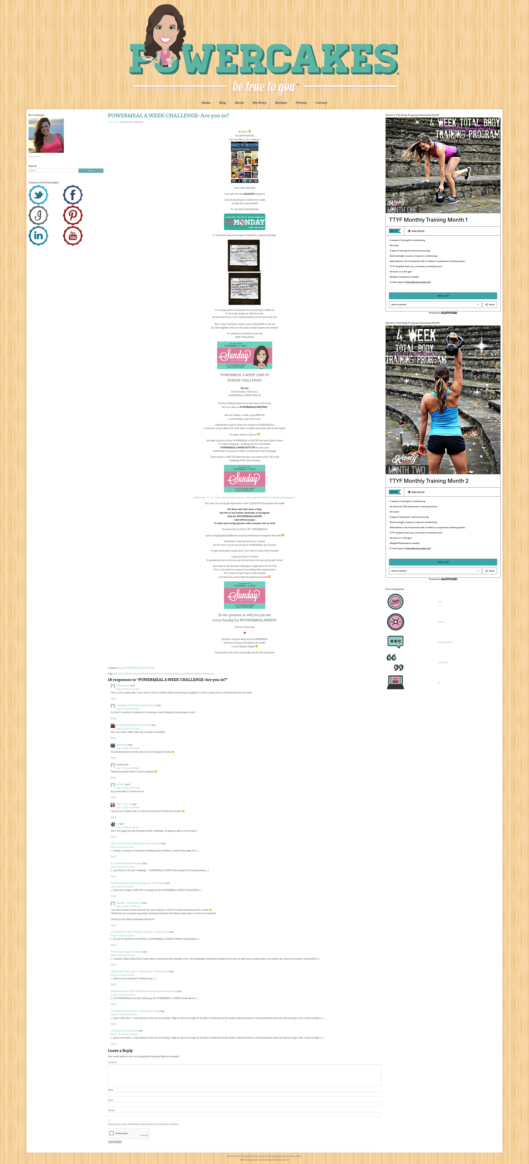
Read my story (35, 157)
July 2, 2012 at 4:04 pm (128, 788)
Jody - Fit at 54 (123, 804)
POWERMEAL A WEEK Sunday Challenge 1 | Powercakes (139, 932)
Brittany (120, 784)
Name (110, 1090)
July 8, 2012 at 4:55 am (122, 936)
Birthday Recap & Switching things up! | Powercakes (137, 883)
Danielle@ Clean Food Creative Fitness (136, 705)
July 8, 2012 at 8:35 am (122, 955)
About (239, 103)
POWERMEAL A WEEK (135, 668)
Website (111, 1111)
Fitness (301, 103)
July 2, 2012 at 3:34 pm (128, 709)
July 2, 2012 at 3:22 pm (128, 689)
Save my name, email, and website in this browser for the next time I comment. (143, 1124)
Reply (113, 699)
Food (440, 602)
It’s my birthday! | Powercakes (126, 863)
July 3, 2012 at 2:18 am (127, 827)
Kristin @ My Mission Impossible (133, 725)
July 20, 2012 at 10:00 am (124, 1015)
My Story (259, 103)
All (439, 683)
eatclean (118, 674)
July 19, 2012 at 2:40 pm (123, 995)
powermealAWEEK (190, 674)
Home (206, 103)
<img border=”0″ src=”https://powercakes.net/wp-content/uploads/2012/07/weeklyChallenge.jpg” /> (245, 498)
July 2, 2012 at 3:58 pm (128, 768)
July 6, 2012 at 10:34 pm (128, 906)
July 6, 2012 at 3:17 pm (122, 887)
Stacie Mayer (122, 686)
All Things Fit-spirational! (124, 1031)
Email (110, 1100)
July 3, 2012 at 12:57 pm (123, 867)
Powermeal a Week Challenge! (126, 952)
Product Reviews (445, 642)
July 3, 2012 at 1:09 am (127, 808)
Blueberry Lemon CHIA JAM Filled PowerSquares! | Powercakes (143, 991)
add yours (138, 122)
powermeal (156, 674)
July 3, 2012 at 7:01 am (122, 847)
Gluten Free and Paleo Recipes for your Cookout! (135, 844)
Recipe (151, 668)
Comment (113, 1062)
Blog (222, 103)
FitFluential (129, 674)
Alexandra (121, 745)
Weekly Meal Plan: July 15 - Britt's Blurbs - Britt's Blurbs (139, 972)
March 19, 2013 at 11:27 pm (124, 1034)
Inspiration (443, 662)
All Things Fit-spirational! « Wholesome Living (135, 1011)
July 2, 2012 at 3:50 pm (128, 748)
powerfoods (142, 674)
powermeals (207, 674)
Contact (321, 103)
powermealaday (171, 674)
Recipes (281, 103)
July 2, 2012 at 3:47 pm (127, 729)
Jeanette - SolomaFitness (129, 903)
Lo (117, 824)
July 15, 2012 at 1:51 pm (122, 975)
